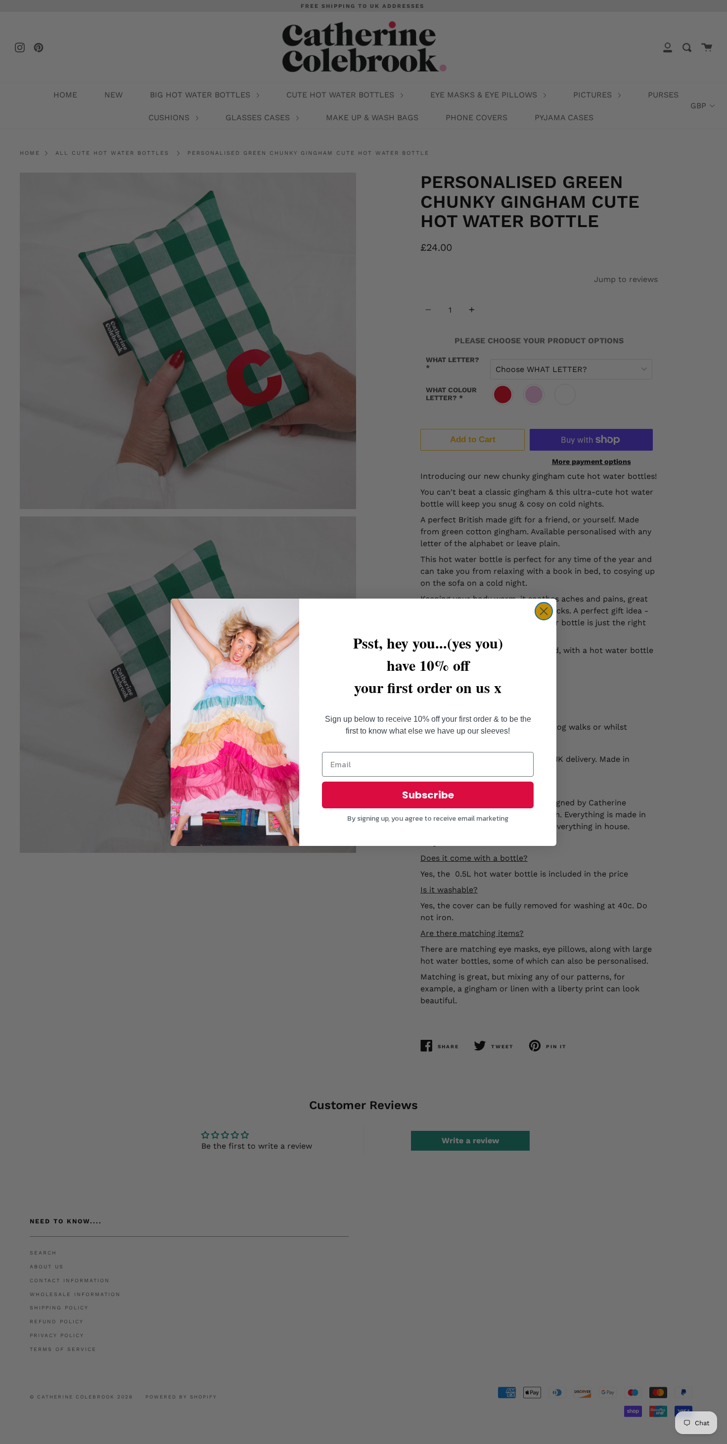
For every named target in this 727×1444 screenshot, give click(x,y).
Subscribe (428, 795)
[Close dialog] (543, 611)
